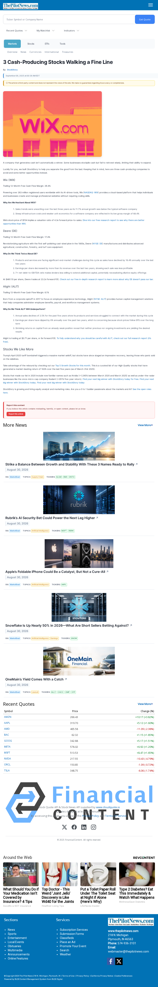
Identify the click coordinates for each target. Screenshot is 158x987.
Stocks (30, 43)
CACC (60, 692)
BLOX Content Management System (30, 979)
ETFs (47, 43)
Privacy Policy (90, 816)
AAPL (64, 584)
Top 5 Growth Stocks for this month (72, 365)
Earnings (54, 638)
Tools (62, 43)
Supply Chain (37, 477)
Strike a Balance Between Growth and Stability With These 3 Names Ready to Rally (71, 464)
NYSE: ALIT (100, 299)
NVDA (7, 758)
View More (144, 425)
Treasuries (67, 51)
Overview (12, 51)
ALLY (53, 692)
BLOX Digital (57, 979)
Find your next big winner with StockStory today (61, 382)
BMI (65, 477)
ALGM (59, 477)
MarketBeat (15, 477)
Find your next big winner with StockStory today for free (110, 379)
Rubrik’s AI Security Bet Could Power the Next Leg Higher (52, 518)
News (23, 51)
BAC (6, 735)
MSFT (64, 531)
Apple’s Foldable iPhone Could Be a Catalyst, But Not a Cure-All (57, 572)
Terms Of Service (116, 816)
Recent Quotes (14, 30)
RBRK (71, 531)
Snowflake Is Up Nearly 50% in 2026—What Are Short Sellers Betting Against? (68, 625)
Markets (12, 43)
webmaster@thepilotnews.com (128, 951)
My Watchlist (43, 30)
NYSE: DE (97, 243)
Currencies (35, 51)
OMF (67, 692)
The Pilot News (26, 976)
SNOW (74, 638)
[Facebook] (74, 827)
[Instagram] (93, 827)
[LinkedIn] (84, 827)
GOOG (8, 740)
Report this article (16, 414)
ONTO (71, 477)
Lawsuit (35, 692)
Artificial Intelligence (40, 531)
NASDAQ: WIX (91, 192)
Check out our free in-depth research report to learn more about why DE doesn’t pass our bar (106, 279)
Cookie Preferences (123, 976)
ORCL (7, 764)
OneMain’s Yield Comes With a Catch (36, 679)
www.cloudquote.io (108, 807)
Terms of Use (68, 976)
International (52, 51)
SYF (73, 692)
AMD (7, 729)
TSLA (7, 770)
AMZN (7, 717)
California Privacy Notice (102, 976)
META (7, 746)
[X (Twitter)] (64, 827)
